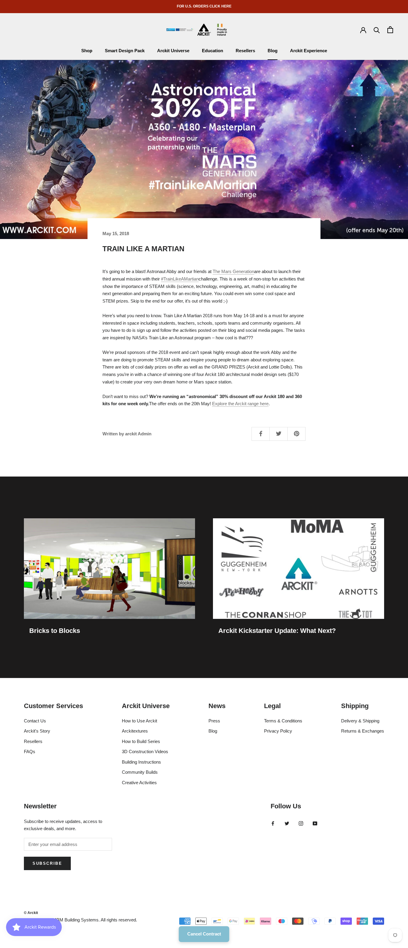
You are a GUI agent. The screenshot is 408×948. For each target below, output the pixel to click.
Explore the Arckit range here (240, 403)
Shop (86, 50)
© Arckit (31, 913)
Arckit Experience (308, 50)
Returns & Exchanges (362, 730)
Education (212, 50)
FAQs (29, 751)
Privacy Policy (278, 730)
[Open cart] (390, 29)
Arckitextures (135, 730)
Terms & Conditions (283, 720)
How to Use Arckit (139, 720)
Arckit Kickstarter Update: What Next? (277, 630)
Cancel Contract (204, 933)
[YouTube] (315, 823)
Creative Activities (139, 782)
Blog (272, 50)
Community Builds (140, 772)
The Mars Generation (233, 271)
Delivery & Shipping (360, 720)
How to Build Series (141, 741)
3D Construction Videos (145, 751)
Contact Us (35, 720)
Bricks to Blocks (54, 630)
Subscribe (47, 863)
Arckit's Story (37, 730)
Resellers (245, 50)
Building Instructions (141, 761)
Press (214, 720)
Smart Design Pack (125, 50)
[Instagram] (301, 823)
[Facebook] (273, 823)
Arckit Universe (173, 50)
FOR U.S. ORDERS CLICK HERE (204, 6)
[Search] (377, 30)
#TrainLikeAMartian (180, 278)
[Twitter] (287, 823)
